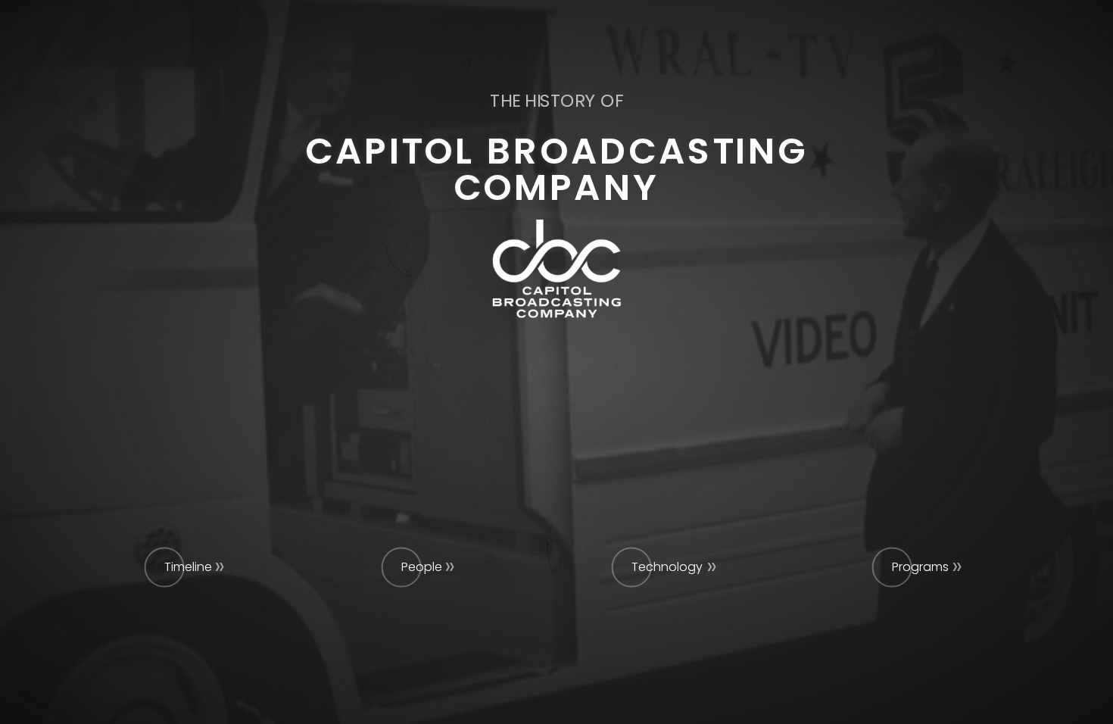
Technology (667, 567)
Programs (920, 567)
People (421, 567)
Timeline (188, 567)
